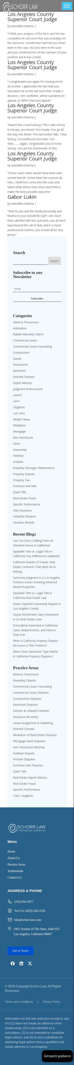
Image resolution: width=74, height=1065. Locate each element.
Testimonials (15, 871)
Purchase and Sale (25, 486)
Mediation (19, 425)
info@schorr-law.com (27, 920)
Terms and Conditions (19, 1002)
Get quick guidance (57, 1056)
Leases (17, 395)
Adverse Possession (26, 322)
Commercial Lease (25, 340)
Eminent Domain (24, 377)
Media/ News (21, 419)
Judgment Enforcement (28, 389)
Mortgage (19, 431)
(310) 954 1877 (24, 901)
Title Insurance (22, 510)
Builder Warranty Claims (28, 334)
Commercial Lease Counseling (32, 346)
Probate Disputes (24, 759)
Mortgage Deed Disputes (29, 741)
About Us (13, 858)
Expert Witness (22, 383)
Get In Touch (20, 950)
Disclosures (20, 364)
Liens (16, 401)
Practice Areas (16, 864)
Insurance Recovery (25, 717)
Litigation (19, 407)
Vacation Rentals (23, 522)
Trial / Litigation (23, 796)
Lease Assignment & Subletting (33, 723)
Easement (19, 371)
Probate (18, 462)
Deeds (17, 359)
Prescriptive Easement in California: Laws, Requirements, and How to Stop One (35, 630)
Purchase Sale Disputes (28, 765)
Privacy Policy (51, 1002)
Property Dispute (24, 474)
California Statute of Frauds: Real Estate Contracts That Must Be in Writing (34, 566)
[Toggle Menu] (67, 6)
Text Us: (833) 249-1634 (29, 910)
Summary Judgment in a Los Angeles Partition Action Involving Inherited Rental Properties (36, 582)
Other (16, 443)
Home (11, 851)
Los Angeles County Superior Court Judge (32, 16)
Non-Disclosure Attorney (29, 747)
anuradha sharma (22, 26)
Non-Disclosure (23, 437)
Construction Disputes (27, 699)
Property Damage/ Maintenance (33, 468)
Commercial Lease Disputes (31, 692)
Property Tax (21, 480)
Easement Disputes (25, 704)
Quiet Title (19, 492)
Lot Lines (19, 413)
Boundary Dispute (24, 680)
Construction (21, 352)
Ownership (20, 450)
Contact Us (14, 877)
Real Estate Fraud (24, 498)
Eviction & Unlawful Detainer (31, 711)
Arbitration (19, 328)
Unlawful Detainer (24, 516)
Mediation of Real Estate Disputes (35, 735)
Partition (18, 455)
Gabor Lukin (22, 196)
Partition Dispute (24, 753)
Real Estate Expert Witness (30, 777)
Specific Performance (26, 504)
